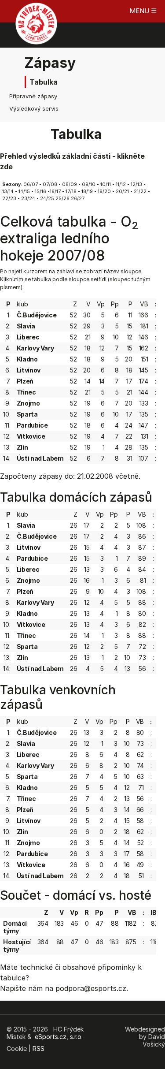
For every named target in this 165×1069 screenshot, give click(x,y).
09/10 (88, 184)
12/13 (136, 184)
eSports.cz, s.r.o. (59, 1036)
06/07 (30, 184)
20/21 (122, 191)
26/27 (77, 198)
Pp (114, 304)
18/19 (87, 191)
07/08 (50, 184)
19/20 (104, 191)
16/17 (55, 191)
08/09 (69, 184)
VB (144, 304)
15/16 (40, 191)
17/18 (71, 191)
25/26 (62, 198)
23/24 (28, 198)
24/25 (47, 198)
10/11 (105, 184)
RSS (38, 1048)
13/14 (8, 191)
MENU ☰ (143, 11)
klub (22, 304)
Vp (101, 304)
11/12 (121, 184)
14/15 (24, 191)
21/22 (140, 191)
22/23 (9, 198)
